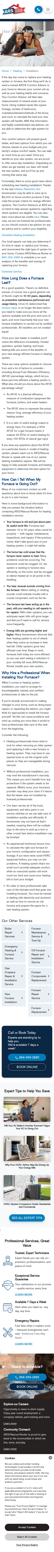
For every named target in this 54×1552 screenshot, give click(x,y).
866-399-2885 (11, 257)
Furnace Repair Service (36, 994)
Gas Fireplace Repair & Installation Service (11, 976)
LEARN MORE (24, 1294)
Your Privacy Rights (27, 1545)
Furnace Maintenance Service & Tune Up (39, 934)
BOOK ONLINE (27, 1067)
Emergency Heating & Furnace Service (11, 952)
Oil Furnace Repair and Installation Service (38, 956)
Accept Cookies (27, 1527)
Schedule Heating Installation (18, 235)
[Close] (50, 1457)
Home (5, 70)
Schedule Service (12, 271)
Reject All (27, 1537)
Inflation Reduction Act (27, 189)
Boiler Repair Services (10, 932)
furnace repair (10, 307)
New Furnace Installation (11, 998)
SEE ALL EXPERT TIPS (27, 1218)
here (36, 216)
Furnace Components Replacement (39, 976)
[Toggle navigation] (48, 9)
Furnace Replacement (39, 1009)
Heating (17, 70)
